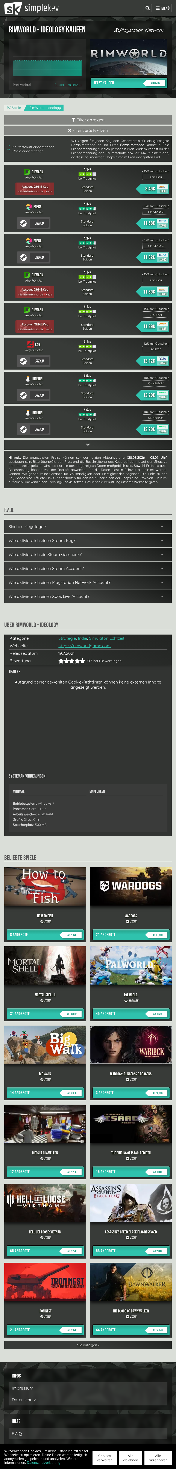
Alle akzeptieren (158, 1458)
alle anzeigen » (88, 1345)
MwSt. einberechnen (27, 151)
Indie (82, 638)
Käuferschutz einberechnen (33, 147)
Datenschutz (24, 1399)
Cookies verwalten (104, 1458)
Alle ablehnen (130, 1458)
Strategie (67, 638)
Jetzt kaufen (127, 83)
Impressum (22, 1388)
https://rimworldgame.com (84, 645)
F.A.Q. (17, 1433)
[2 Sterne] (63, 661)
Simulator (98, 638)
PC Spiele (14, 108)
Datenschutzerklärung (43, 1462)
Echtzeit (116, 638)
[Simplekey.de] (31, 8)
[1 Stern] (61, 661)
